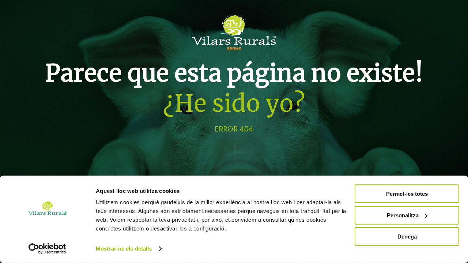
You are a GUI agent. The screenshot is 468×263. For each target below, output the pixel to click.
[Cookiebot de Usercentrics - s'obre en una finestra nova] (47, 248)
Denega (407, 236)
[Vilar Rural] (234, 32)
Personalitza (403, 215)
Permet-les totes (407, 194)
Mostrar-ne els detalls (124, 248)
